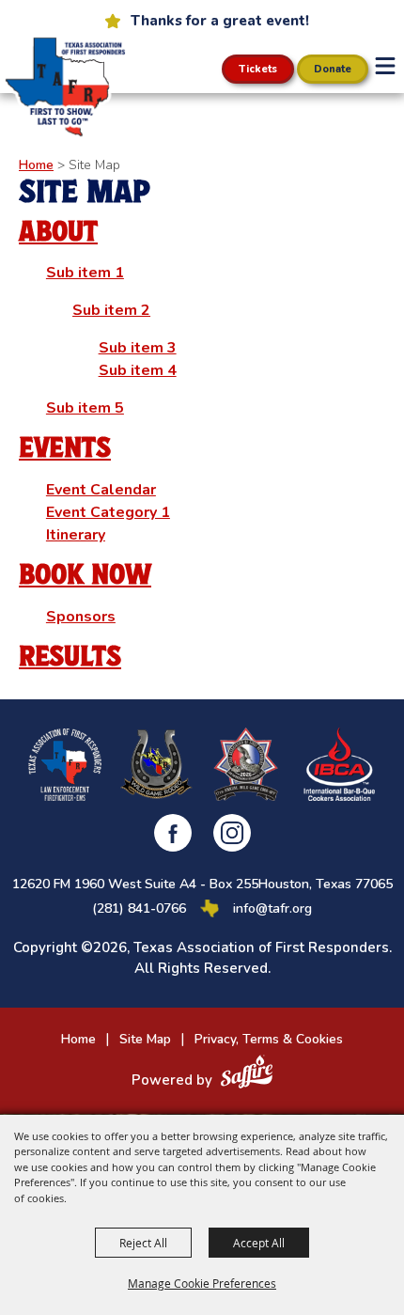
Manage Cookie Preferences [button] (202, 1283)
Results (70, 656)
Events (65, 447)
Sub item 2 (111, 310)
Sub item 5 (85, 408)
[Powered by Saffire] (246, 1074)
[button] (385, 66)
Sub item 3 (138, 347)
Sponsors (81, 616)
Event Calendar (101, 489)
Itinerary (75, 534)
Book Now (85, 574)
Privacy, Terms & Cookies (268, 1039)
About (58, 231)
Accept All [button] (259, 1242)
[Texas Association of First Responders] (63, 87)
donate (332, 69)
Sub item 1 (85, 272)
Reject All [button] (143, 1242)
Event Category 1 (108, 512)
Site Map (145, 1039)
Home (36, 165)
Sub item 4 (138, 370)
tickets (258, 69)
